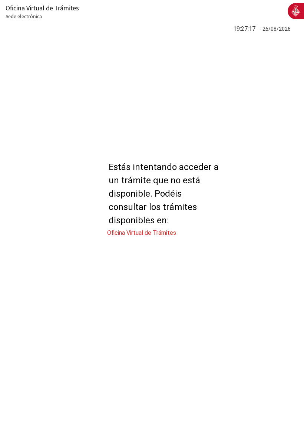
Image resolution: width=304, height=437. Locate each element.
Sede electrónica (24, 16)
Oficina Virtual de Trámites (141, 232)
